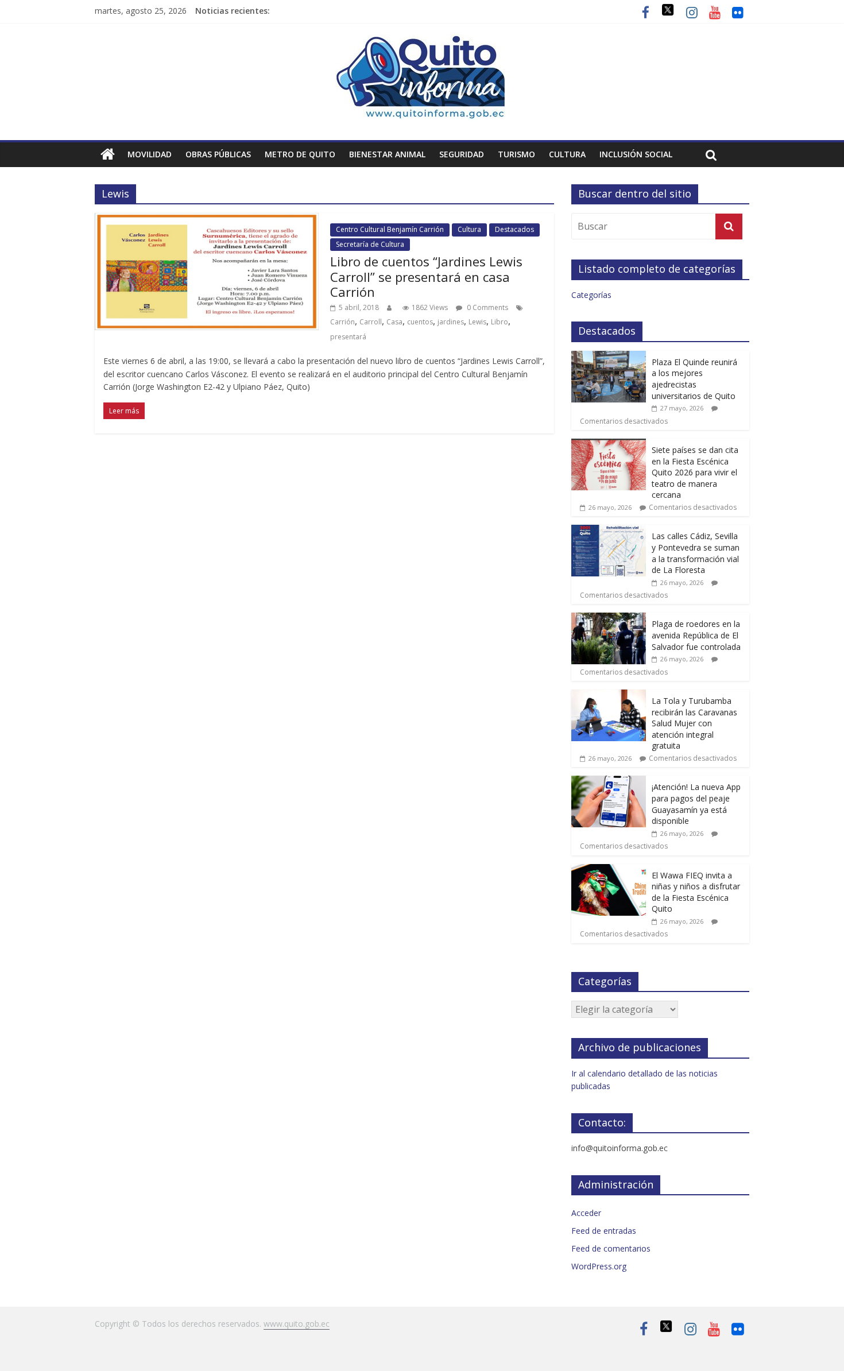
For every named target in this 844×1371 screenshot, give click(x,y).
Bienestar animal (387, 154)
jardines (451, 322)
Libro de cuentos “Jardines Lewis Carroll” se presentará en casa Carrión (426, 276)
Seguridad (461, 154)
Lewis (477, 322)
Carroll (370, 322)
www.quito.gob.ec (297, 1323)
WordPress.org (598, 1266)
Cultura (567, 154)
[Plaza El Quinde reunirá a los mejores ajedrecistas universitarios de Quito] (608, 356)
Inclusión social (635, 154)
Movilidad (149, 154)
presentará (348, 337)
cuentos (420, 322)
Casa (394, 322)
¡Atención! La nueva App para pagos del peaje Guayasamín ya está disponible (696, 803)
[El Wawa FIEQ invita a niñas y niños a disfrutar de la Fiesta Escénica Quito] (608, 870)
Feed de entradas (603, 1230)
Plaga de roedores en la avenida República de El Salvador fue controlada (696, 635)
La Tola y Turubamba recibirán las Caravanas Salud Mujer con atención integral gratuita (694, 723)
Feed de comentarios (611, 1248)
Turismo (516, 154)
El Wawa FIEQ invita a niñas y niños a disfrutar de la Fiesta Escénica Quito (696, 892)
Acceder (586, 1212)
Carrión (342, 322)
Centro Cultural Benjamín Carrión (390, 229)
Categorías (591, 294)
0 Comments (486, 307)
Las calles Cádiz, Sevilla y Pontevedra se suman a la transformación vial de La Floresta (696, 552)
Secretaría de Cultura (370, 244)
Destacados (514, 229)
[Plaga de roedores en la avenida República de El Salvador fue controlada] (608, 618)
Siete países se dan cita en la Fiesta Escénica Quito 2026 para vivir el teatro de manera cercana (695, 472)
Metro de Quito (300, 154)
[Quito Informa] (422, 41)
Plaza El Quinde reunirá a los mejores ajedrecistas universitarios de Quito (694, 379)
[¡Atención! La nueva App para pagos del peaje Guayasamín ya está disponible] (608, 781)
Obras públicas (218, 154)
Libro (499, 322)
